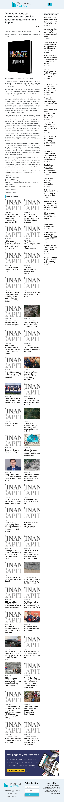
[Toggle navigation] (50, 4)
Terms (8, 796)
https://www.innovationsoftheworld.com (21, 186)
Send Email (12, 179)
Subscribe (32, 795)
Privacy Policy (14, 796)
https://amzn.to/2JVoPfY (11, 95)
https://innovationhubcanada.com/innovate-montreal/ (19, 117)
